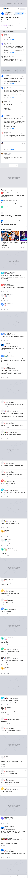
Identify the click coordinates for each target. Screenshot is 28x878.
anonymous (5, 200)
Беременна (10, 600)
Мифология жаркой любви (13, 719)
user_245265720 (6, 212)
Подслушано (10, 296)
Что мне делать (6, 209)
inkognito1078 (6, 192)
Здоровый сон (10, 481)
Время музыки (11, 609)
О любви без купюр (10, 14)
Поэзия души (10, 334)
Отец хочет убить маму (8, 203)
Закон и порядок (14, 212)
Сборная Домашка (12, 819)
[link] (10, 240)
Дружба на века (13, 206)
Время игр (9, 273)
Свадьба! (10, 200)
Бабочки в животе (13, 192)
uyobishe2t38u (6, 206)
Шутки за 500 (10, 521)
